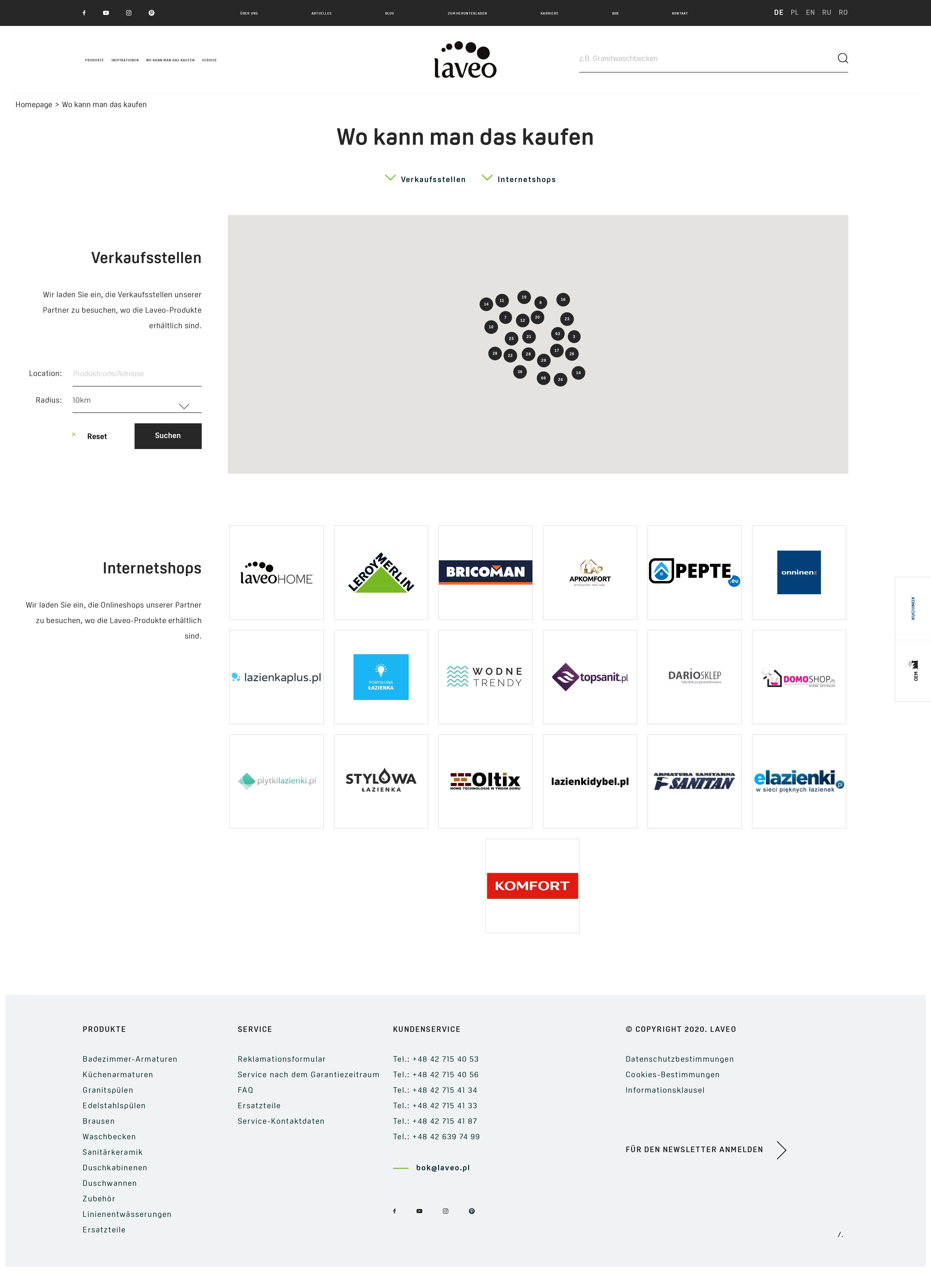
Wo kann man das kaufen (170, 60)
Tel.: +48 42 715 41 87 (435, 1122)
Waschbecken (109, 1137)
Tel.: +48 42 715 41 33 (435, 1106)
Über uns (249, 14)
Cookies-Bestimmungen (673, 1075)
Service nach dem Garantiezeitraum (309, 1075)
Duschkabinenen (115, 1168)
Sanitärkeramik (113, 1153)
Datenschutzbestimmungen (680, 1060)
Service (209, 60)
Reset (97, 437)
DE (779, 12)
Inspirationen (125, 60)
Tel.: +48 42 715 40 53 (436, 1060)
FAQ (246, 1091)
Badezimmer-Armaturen (130, 1060)
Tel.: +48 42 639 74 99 (436, 1137)
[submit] (843, 58)
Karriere (550, 14)
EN (810, 12)
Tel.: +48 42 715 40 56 (436, 1075)
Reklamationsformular (282, 1060)
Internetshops (527, 180)
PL (795, 12)
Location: (45, 374)
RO (843, 12)
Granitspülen (108, 1091)
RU (827, 12)
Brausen (99, 1122)
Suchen (168, 436)
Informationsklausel (665, 1091)
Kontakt (680, 14)
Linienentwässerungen (127, 1215)
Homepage (34, 105)
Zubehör (99, 1199)
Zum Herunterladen (467, 14)
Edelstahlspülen (114, 1106)
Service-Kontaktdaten (281, 1122)
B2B (615, 14)
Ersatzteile (104, 1230)
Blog (389, 14)
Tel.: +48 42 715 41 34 (435, 1091)
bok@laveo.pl (443, 1168)
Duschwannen (110, 1184)
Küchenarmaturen (118, 1075)
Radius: (49, 401)
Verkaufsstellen (433, 180)
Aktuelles (322, 14)
